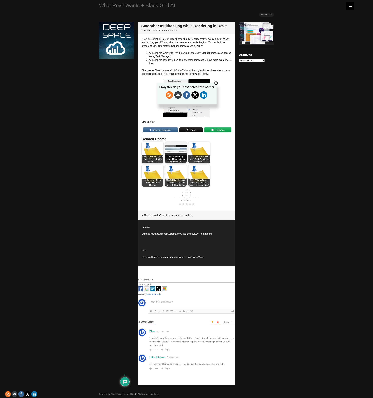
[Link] (184, 311)
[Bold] (151, 311)
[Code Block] (180, 311)
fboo (168, 215)
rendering (188, 215)
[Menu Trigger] (350, 6)
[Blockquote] (176, 311)
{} (187, 311)
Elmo (152, 331)
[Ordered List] (167, 311)
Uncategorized (151, 215)
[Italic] (155, 311)
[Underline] (159, 311)
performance (177, 215)
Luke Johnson (170, 30)
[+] (191, 311)
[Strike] (163, 311)
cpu (163, 215)
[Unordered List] (171, 311)
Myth (132, 394)
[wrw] (256, 43)
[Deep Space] (116, 58)
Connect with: (145, 284)
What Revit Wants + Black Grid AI (137, 5)
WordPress (116, 394)
